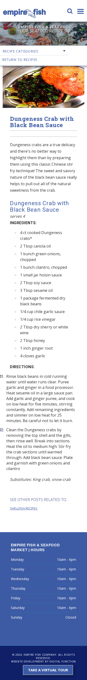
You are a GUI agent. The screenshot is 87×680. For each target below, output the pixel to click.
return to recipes (19, 59)
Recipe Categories (20, 51)
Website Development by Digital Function (43, 661)
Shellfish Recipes (23, 508)
